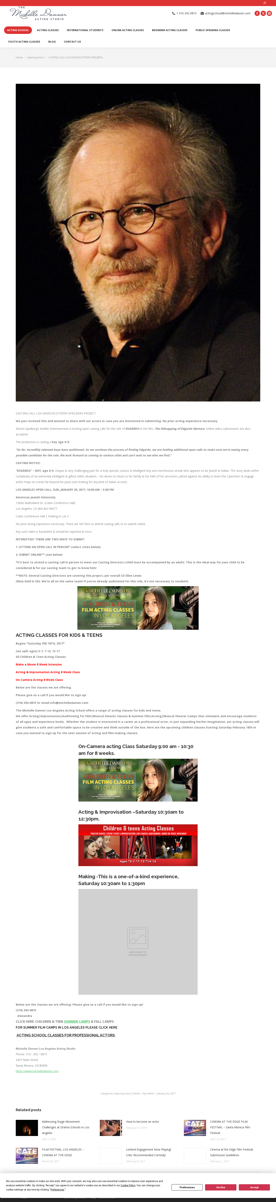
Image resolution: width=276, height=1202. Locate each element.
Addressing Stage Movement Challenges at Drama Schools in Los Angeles (65, 1127)
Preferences (187, 1187)
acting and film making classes (114, 733)
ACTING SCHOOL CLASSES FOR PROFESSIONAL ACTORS (66, 1035)
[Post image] (27, 1128)
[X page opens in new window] (263, 13)
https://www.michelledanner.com (37, 1071)
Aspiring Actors (123, 1093)
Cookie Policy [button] (128, 1185)
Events (136, 1093)
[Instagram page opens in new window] (269, 13)
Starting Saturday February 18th (229, 727)
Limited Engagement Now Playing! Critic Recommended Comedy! (148, 1152)
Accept (254, 1187)
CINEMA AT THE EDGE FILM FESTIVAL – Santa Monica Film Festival (230, 1127)
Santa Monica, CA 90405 (31, 1065)
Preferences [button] (57, 1189)
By (148, 1093)
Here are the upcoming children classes (176, 727)
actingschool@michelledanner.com (228, 13)
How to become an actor (142, 1121)
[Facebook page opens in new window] (257, 13)
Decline (220, 1187)
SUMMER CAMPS (77, 1021)
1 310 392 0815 (186, 13)
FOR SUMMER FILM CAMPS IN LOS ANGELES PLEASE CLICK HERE (66, 1027)
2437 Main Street (27, 1060)
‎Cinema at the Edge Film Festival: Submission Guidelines (231, 1152)
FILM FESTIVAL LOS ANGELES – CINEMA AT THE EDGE (63, 1152)
